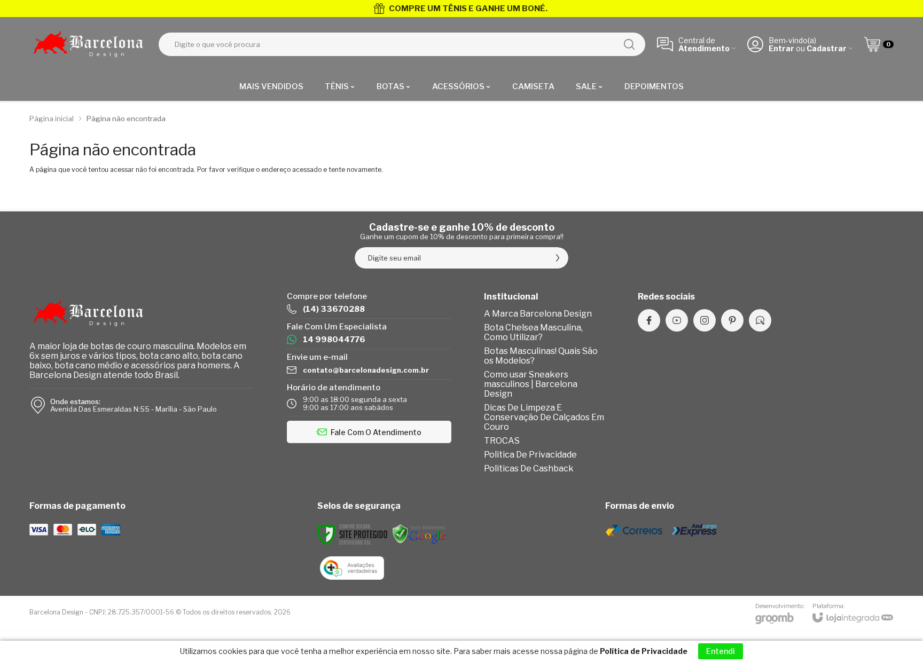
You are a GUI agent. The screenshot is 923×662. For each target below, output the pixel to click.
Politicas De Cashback (529, 468)
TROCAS (502, 441)
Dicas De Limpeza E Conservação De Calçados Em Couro (544, 417)
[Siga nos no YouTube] (677, 320)
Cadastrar (827, 48)
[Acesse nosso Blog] (760, 320)
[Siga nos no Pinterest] (732, 320)
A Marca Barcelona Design (538, 314)
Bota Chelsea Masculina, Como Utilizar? (533, 332)
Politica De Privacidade (530, 455)
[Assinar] (557, 258)
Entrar (781, 48)
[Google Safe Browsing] (419, 534)
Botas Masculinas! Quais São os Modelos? (541, 356)
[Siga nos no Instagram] (704, 320)
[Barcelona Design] (88, 44)
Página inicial (51, 118)
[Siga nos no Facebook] (649, 320)
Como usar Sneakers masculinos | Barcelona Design (530, 384)
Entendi (720, 651)
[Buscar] (629, 44)
